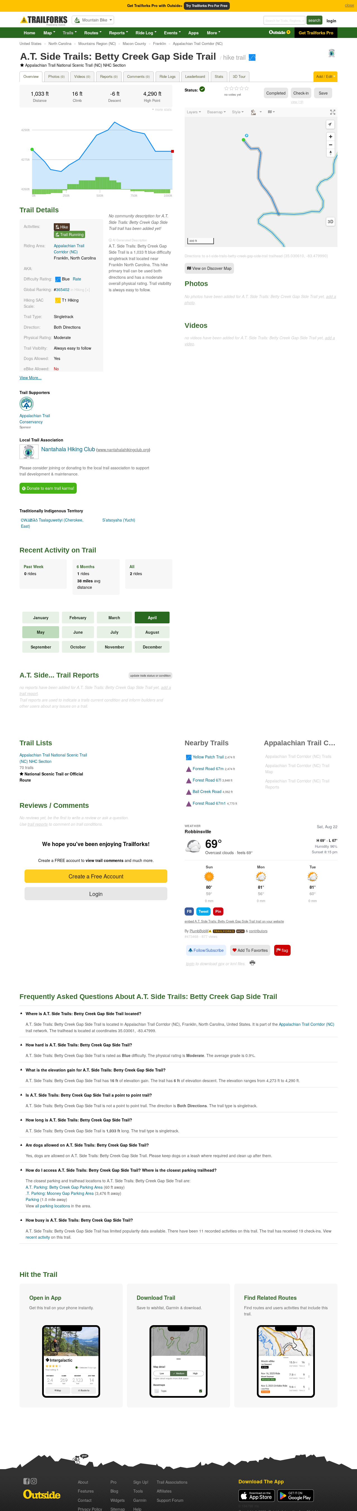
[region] (261, 177)
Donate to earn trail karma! (50, 488)
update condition (150, 676)
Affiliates (164, 1491)
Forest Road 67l (207, 780)
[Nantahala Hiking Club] (331, 55)
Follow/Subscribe (208, 950)
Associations (172, 1482)
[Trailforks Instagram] (34, 1481)
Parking (32, 1199)
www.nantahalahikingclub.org (123, 449)
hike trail (234, 56)
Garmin (139, 1500)
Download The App (261, 1481)
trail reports (38, 824)
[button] (71, 1345)
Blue (71, 279)
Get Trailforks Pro (316, 33)
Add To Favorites (252, 950)
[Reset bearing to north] (331, 153)
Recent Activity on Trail (58, 550)
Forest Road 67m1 (209, 803)
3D (330, 221)
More (212, 33)
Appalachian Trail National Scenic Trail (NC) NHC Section (75, 65)
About (83, 1482)
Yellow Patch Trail (208, 757)
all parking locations (52, 1206)
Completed (276, 93)
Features (86, 1491)
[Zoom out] (331, 145)
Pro (113, 1482)
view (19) (297, 101)
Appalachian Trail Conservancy (35, 418)
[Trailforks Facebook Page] (26, 1481)
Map (48, 33)
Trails (68, 33)
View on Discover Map (211, 268)
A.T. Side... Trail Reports (59, 675)
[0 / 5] (236, 88)
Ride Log (144, 33)
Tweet (203, 911)
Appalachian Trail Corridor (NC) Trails (298, 756)
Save (323, 93)
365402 (62, 289)
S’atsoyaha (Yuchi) (118, 520)
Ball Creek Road (207, 791)
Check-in (301, 93)
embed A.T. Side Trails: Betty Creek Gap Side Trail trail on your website (234, 921)
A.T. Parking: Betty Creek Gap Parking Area (64, 1187)
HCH (240, 931)
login (331, 20)
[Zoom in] (331, 137)
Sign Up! (140, 1482)
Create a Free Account (96, 876)
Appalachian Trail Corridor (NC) (306, 1024)
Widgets (117, 1500)
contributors (258, 930)
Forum (170, 1500)
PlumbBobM (199, 930)
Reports (117, 33)
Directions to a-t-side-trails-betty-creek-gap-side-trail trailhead (234, 255)
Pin (218, 911)
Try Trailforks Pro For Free (207, 5)
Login (96, 894)
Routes (91, 33)
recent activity (38, 1237)
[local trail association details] (29, 457)
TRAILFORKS (224, 931)
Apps (193, 33)
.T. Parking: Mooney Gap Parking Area (60, 1193)
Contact (84, 1500)
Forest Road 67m (208, 768)
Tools (138, 1491)
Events (170, 33)
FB (189, 911)
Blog (114, 1491)
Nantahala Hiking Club (68, 449)
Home (29, 33)
